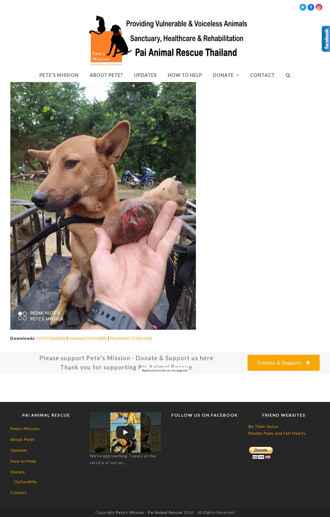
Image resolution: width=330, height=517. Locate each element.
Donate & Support (279, 363)
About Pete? (22, 439)
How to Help (23, 460)
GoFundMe (25, 481)
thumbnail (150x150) (131, 338)
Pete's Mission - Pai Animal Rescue (149, 512)
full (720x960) (51, 338)
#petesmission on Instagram (165, 370)
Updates (18, 450)
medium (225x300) (88, 338)
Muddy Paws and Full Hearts (277, 433)
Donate (17, 471)
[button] (288, 75)
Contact (18, 492)
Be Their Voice (263, 426)
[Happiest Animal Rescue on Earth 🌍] (125, 432)
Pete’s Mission (24, 428)
